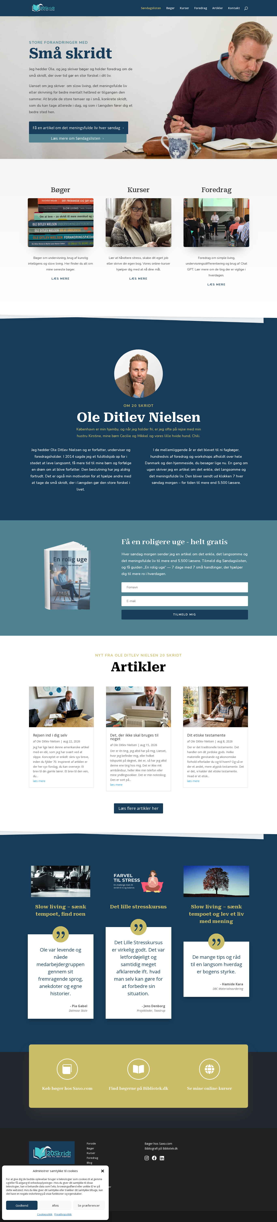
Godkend (22, 1205)
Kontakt (234, 8)
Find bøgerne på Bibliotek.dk (138, 1088)
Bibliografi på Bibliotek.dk (161, 1148)
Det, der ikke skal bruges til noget (134, 737)
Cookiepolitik (44, 1214)
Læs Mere (61, 279)
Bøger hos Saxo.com (158, 1143)
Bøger (170, 8)
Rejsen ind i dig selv (50, 735)
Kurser (184, 8)
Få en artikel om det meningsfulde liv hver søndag (79, 127)
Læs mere (138, 279)
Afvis (55, 1205)
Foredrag (200, 8)
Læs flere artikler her (138, 808)
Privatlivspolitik (63, 1214)
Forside (91, 1143)
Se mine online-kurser (209, 1088)
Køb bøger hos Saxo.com (67, 1088)
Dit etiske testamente (206, 735)
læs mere (39, 781)
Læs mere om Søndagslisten (77, 138)
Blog (89, 1163)
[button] (103, 1171)
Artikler (217, 8)
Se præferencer (89, 1205)
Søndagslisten (151, 8)
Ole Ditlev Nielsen (48, 741)
